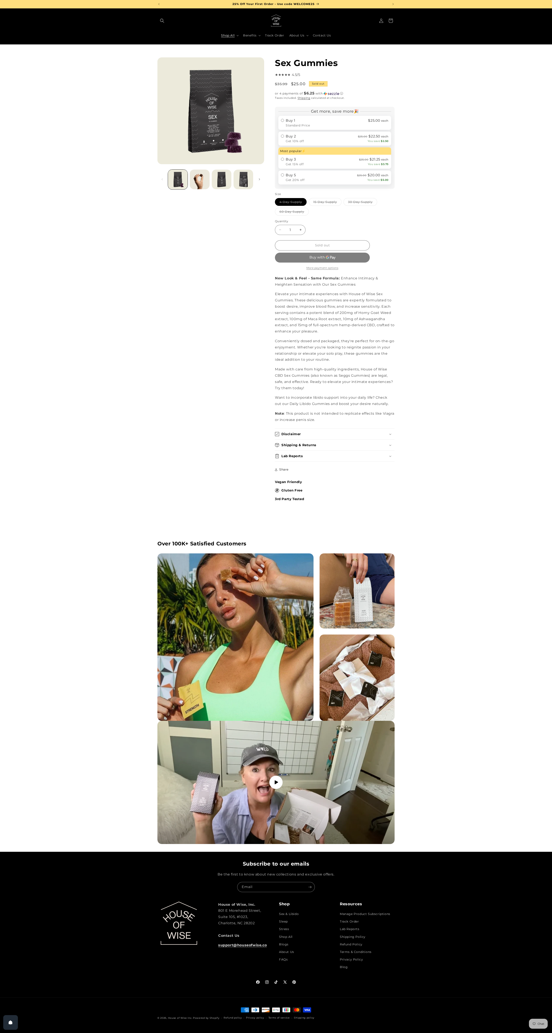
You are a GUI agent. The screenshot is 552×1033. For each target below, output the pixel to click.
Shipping (304, 97)
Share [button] (284, 469)
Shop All (286, 937)
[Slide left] (162, 179)
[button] (162, 20)
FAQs (283, 959)
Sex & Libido (289, 914)
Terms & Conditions (356, 952)
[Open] (10, 1022)
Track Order (349, 921)
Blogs (284, 944)
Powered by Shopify (206, 1017)
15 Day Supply (327, 203)
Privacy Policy (351, 959)
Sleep (283, 921)
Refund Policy (351, 944)
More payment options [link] (322, 267)
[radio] (334, 123)
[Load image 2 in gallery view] (199, 179)
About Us (286, 952)
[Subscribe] (310, 887)
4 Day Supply (293, 203)
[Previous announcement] (159, 4)
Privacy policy (255, 1017)
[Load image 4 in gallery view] (243, 179)
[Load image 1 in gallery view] (178, 179)
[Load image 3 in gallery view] (221, 179)
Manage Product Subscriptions (365, 914)
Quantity (281, 221)
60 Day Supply (294, 212)
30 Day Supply (362, 203)
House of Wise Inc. (180, 1017)
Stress (284, 929)
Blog (344, 967)
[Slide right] (259, 179)
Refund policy (233, 1017)
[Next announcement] (393, 4)
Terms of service (279, 1017)
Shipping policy (304, 1017)
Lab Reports (349, 929)
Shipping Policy (352, 937)
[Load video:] (276, 782)
